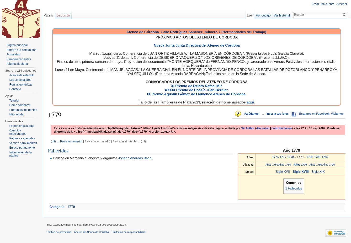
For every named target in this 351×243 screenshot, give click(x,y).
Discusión (63, 15)
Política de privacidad (59, 232)
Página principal (17, 45)
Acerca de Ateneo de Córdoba (91, 232)
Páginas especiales (22, 138)
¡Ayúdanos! (252, 113)
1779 (71, 207)
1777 (283, 157)
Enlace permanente (22, 147)
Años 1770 (301, 164)
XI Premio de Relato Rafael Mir (196, 86)
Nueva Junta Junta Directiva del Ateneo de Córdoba (197, 45)
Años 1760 (284, 164)
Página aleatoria (17, 63)
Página (48, 15)
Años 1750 (272, 164)
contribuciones (281, 128)
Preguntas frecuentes (23, 110)
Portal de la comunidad (21, 50)
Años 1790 (328, 164)
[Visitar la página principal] (21, 19)
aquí (250, 102)
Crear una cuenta (323, 4)
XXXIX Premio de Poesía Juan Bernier (196, 90)
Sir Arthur (248, 128)
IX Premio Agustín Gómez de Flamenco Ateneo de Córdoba (196, 94)
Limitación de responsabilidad (128, 232)
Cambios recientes (18, 59)
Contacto (15, 89)
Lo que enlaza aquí (21, 126)
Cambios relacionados (17, 132)
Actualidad (13, 54)
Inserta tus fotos (277, 113)
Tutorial (14, 100)
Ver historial (282, 15)
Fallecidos (58, 150)
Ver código (263, 15)
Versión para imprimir (23, 143)
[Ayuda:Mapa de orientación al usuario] (238, 114)
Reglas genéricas (20, 84)
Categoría (56, 207)
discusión (262, 128)
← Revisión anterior (69, 141)
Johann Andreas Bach (134, 158)
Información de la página (20, 154)
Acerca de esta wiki (21, 75)
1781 (317, 157)
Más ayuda (16, 114)
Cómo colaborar (19, 105)
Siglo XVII (283, 171)
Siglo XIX (318, 171)
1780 (309, 157)
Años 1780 (315, 164)
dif (53, 141)
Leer (250, 15)
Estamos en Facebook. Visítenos (321, 113)
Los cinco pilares (20, 79)
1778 (290, 157)
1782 (325, 157)
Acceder (341, 4)
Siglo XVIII (301, 171)
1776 (275, 157)
